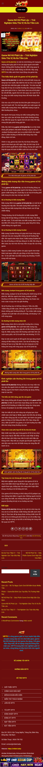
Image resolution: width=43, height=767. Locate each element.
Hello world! (28, 621)
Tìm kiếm (4, 567)
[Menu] (3, 3)
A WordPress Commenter (10, 621)
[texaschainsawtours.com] (22, 3)
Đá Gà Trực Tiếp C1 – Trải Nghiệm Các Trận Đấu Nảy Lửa (11, 555)
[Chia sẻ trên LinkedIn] (30, 528)
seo (31, 28)
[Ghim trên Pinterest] (27, 528)
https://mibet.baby (14, 749)
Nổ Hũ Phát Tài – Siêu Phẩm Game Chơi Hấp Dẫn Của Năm (32, 555)
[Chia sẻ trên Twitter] (19, 528)
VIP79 (4, 72)
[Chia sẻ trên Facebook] (16, 528)
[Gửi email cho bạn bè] (23, 528)
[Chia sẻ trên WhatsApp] (12, 528)
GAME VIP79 (21, 17)
